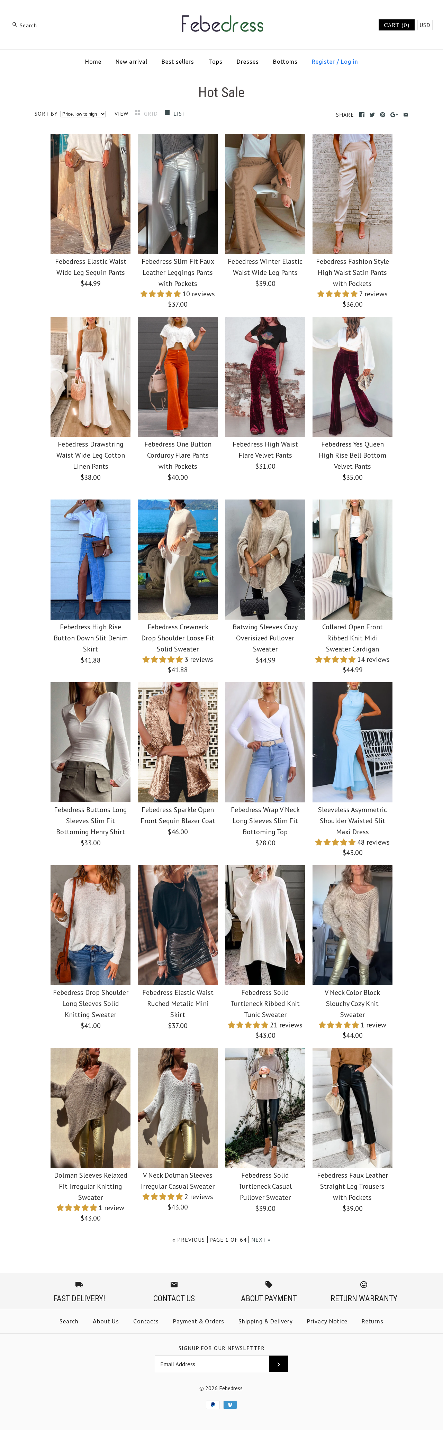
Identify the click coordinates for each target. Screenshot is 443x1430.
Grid (152, 113)
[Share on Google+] (394, 114)
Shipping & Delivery (265, 1321)
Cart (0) (396, 24)
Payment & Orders (198, 1321)
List (179, 113)
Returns (372, 1321)
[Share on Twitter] (372, 114)
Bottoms (285, 62)
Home (93, 62)
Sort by (46, 113)
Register (323, 62)
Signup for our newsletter (222, 1347)
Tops (215, 62)
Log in (349, 62)
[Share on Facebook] (361, 114)
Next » (261, 1239)
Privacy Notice (327, 1321)
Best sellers (178, 62)
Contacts (146, 1321)
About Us (106, 1321)
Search (69, 1321)
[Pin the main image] (382, 114)
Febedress (231, 1388)
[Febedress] (221, 12)
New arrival (131, 62)
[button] (161, 293)
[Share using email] (405, 114)
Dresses (248, 62)
